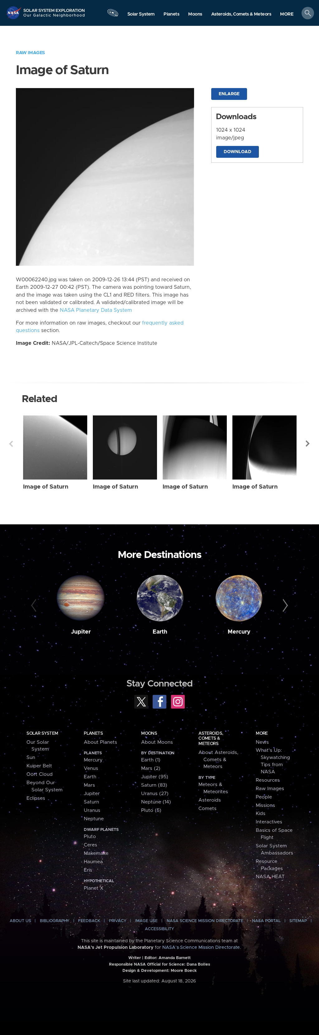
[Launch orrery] (113, 14)
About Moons (157, 742)
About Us (20, 921)
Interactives (269, 822)
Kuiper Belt (39, 766)
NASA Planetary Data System (96, 310)
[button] (287, 14)
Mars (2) (150, 768)
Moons (149, 733)
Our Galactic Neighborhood (54, 17)
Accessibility (159, 929)
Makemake (96, 853)
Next (308, 444)
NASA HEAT (270, 876)
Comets (207, 808)
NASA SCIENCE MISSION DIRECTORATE (205, 921)
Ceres (90, 845)
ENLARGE (229, 94)
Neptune (94, 819)
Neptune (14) (156, 802)
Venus (91, 768)
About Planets (100, 742)
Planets (93, 733)
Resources (268, 780)
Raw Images (30, 52)
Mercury (239, 632)
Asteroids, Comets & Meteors (210, 738)
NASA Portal (266, 921)
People (264, 797)
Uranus (92, 810)
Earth (160, 632)
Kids (260, 813)
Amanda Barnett (175, 958)
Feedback (89, 921)
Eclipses (35, 798)
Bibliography (54, 921)
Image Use (146, 921)
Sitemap (298, 921)
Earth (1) (150, 760)
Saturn (91, 802)
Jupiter (81, 632)
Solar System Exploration (54, 8)
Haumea (93, 861)
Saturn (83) (154, 785)
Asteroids (209, 800)
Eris (88, 870)
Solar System (42, 733)
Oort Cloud (39, 774)
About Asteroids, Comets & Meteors (218, 759)
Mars (89, 785)
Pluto (90, 836)
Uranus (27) (155, 793)
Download (237, 152)
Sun (30, 757)
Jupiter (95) (154, 777)
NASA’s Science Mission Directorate (201, 947)
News (262, 742)
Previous (11, 444)
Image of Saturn (45, 487)
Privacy (117, 921)
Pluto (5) (151, 810)
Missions (265, 805)
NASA (14, 12)
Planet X (93, 888)
